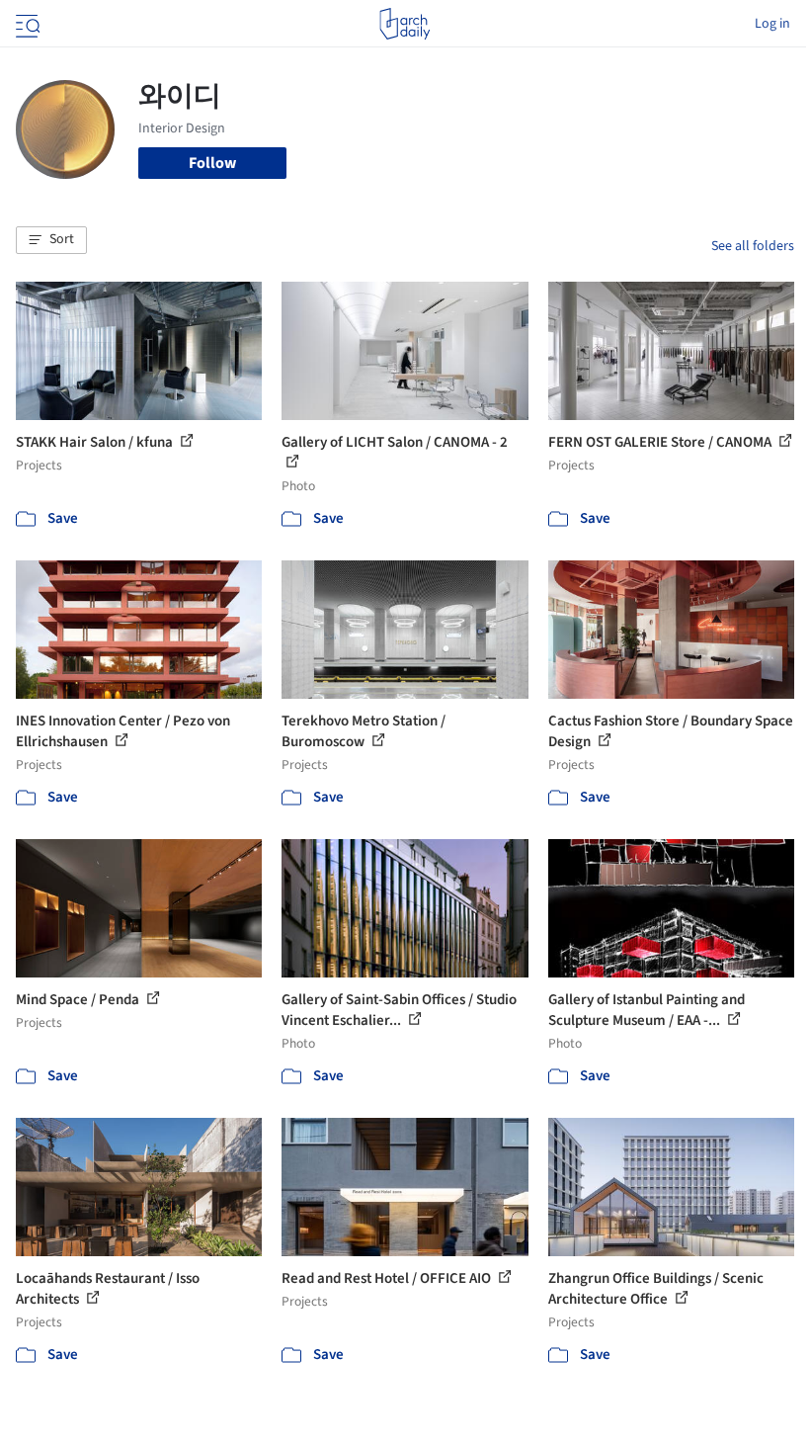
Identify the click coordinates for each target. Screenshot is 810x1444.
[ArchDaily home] (404, 24)
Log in (772, 24)
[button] (51, 240)
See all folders (752, 246)
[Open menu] (26, 24)
